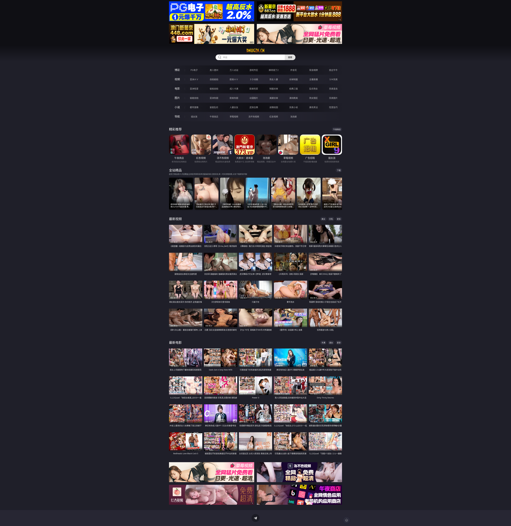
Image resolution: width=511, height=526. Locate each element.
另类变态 (333, 88)
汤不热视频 (253, 116)
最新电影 (175, 342)
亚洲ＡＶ (194, 79)
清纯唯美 (293, 98)
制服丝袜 (273, 88)
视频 (177, 79)
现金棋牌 (313, 70)
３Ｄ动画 (254, 79)
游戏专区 (254, 70)
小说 (177, 107)
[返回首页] (346, 520)
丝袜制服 (293, 79)
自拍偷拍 (214, 79)
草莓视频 (234, 116)
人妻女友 (234, 107)
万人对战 (234, 70)
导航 (177, 116)
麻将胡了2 (274, 70)
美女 (323, 219)
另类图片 (333, 98)
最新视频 (175, 219)
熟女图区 (313, 98)
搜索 (290, 57)
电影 (177, 88)
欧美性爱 (254, 88)
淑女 (331, 342)
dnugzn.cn (255, 50)
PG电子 (194, 70)
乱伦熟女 (313, 88)
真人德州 (214, 70)
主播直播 (313, 79)
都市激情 (194, 107)
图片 (177, 98)
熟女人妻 (273, 79)
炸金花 (293, 70)
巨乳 (331, 219)
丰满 (323, 342)
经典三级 (293, 88)
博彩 (177, 70)
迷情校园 (273, 107)
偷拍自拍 (214, 88)
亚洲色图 (214, 98)
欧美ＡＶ (234, 79)
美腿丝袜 (273, 98)
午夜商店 (214, 116)
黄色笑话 (313, 107)
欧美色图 (234, 98)
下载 (339, 170)
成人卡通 (234, 88)
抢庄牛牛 (333, 70)
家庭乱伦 (214, 107)
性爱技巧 (333, 107)
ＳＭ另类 (333, 79)
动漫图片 (254, 98)
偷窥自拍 (194, 98)
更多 (339, 219)
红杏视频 (273, 116)
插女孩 (194, 116)
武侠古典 (254, 107)
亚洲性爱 (194, 88)
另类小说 (293, 107)
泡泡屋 (293, 116)
